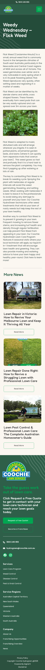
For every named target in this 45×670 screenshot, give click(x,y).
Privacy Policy (22, 658)
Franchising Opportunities (14, 639)
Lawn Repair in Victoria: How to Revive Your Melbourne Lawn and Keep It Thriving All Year (22, 319)
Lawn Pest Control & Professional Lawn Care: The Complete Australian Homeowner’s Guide (21, 432)
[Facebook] (5, 555)
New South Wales (11, 601)
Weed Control (9, 573)
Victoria (6, 611)
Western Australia (11, 616)
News (5, 648)
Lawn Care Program (12, 569)
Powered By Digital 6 (22, 664)
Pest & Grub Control (12, 583)
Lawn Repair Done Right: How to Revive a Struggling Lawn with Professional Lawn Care (21, 376)
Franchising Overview (12, 643)
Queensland (8, 606)
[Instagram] (11, 555)
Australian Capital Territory (15, 596)
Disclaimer (22, 667)
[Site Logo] (8, 9)
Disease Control (10, 578)
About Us (7, 634)
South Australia (10, 621)
